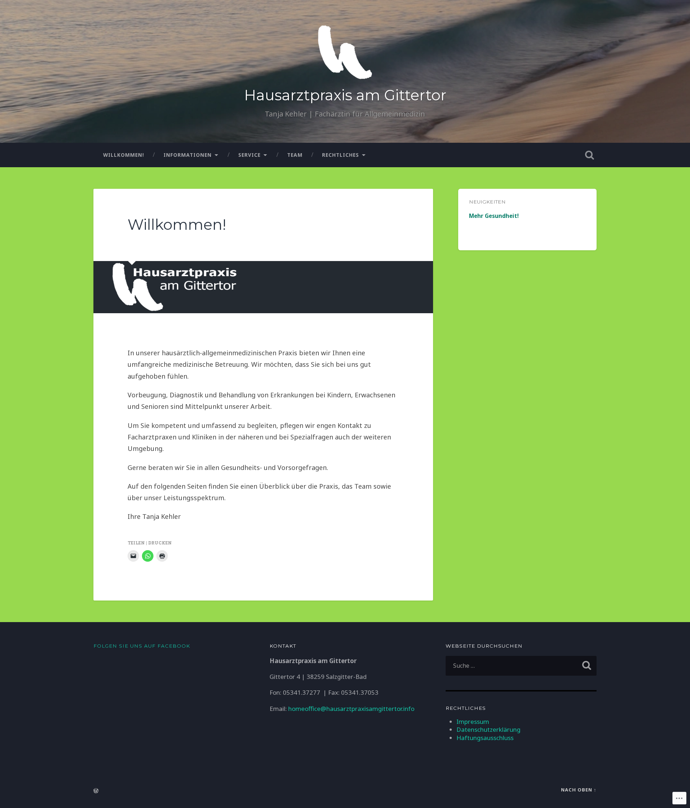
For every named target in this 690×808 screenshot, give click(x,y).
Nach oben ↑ (579, 789)
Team (295, 154)
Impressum (472, 721)
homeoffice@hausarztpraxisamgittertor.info (351, 708)
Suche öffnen (589, 155)
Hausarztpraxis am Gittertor (345, 95)
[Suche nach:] (521, 666)
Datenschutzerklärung (488, 729)
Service (249, 154)
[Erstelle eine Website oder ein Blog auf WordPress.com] (95, 791)
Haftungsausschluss (485, 738)
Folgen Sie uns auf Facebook (141, 646)
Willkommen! (123, 154)
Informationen (188, 154)
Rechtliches (340, 154)
